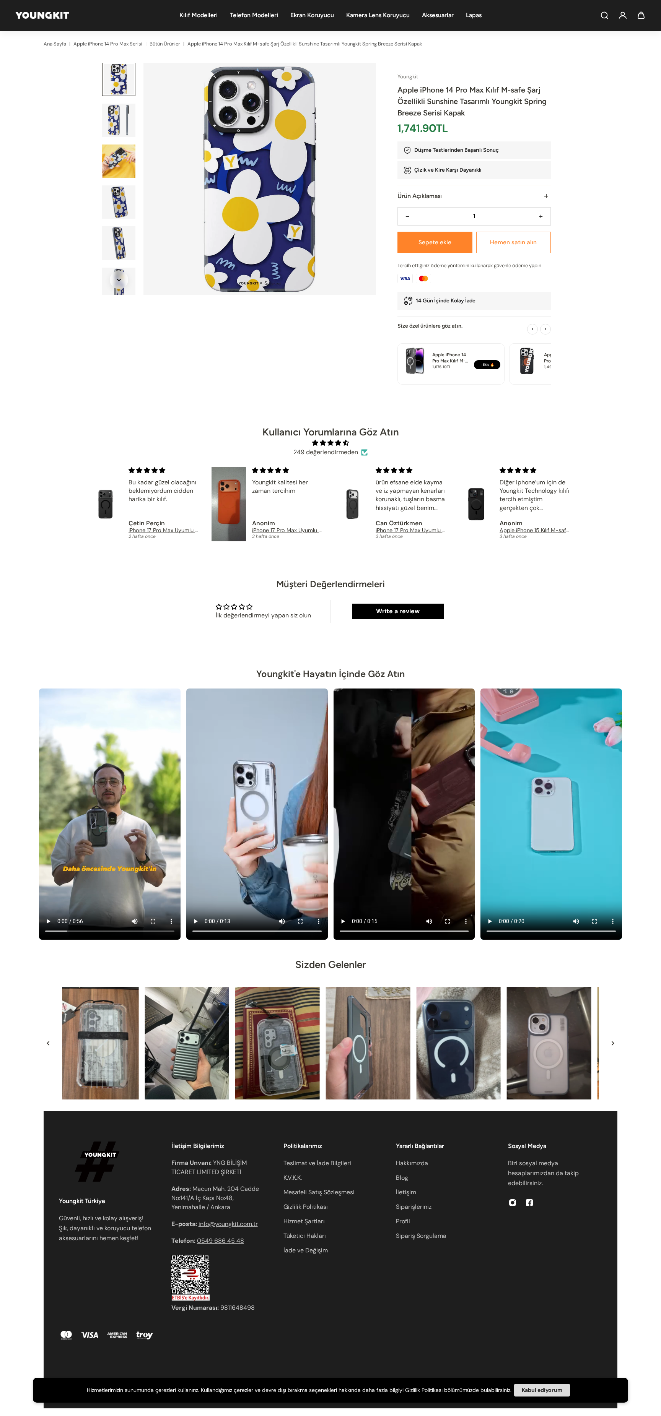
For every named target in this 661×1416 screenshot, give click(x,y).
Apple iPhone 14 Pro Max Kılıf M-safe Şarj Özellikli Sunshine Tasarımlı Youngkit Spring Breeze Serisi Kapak (304, 44)
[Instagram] (512, 1202)
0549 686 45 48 (220, 1241)
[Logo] (42, 15)
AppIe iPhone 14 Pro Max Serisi (107, 44)
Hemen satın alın (513, 242)
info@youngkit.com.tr (228, 1224)
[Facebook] (529, 1202)
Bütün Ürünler (165, 44)
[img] (330, 443)
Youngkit (407, 76)
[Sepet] (641, 15)
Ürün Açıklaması (419, 196)
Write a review (398, 611)
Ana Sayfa (55, 44)
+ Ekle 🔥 (487, 364)
